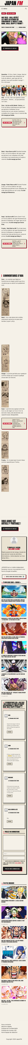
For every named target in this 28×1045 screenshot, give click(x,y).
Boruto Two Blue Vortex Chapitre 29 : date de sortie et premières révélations (13, 961)
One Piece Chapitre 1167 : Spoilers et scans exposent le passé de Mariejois (13, 693)
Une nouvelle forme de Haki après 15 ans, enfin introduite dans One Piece (12, 981)
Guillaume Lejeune (14, 549)
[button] (26, 9)
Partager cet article (11, 48)
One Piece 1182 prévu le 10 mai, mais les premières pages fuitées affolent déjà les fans (13, 637)
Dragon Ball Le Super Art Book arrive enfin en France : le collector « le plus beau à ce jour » (13, 619)
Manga (3, 13)
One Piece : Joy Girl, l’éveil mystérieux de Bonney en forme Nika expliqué (13, 1001)
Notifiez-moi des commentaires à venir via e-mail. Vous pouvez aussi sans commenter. (14, 863)
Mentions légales (6, 1026)
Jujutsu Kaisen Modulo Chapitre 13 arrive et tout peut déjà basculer (12, 921)
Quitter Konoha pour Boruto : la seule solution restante (12, 901)
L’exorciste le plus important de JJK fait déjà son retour (13, 674)
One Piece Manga (11, 13)
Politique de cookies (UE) (9, 1030)
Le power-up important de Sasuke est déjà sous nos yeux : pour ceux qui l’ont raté (13, 656)
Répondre (9, 732)
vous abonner (18, 863)
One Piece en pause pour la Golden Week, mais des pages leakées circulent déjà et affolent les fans (13, 600)
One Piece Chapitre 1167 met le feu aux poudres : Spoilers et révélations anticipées (12, 941)
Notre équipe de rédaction (9, 1032)
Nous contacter (6, 1024)
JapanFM (19, 1039)
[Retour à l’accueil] (14, 3)
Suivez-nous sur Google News (14, 576)
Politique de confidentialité (9, 1028)
